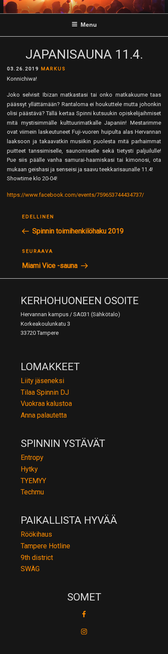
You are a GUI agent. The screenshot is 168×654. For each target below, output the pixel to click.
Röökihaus (36, 534)
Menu (89, 24)
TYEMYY (33, 481)
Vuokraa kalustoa (46, 403)
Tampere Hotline (45, 546)
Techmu (32, 492)
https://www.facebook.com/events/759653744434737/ (75, 195)
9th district (37, 557)
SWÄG (30, 569)
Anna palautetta (44, 415)
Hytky (29, 469)
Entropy (32, 457)
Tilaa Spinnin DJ (45, 392)
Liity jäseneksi (42, 381)
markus (53, 69)
